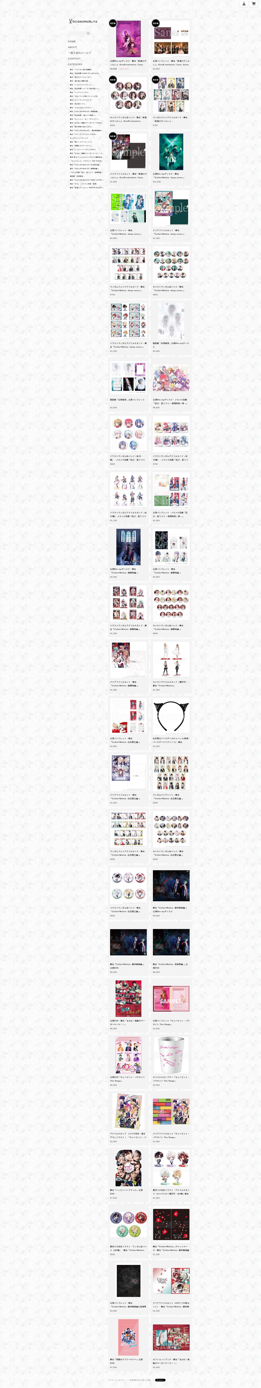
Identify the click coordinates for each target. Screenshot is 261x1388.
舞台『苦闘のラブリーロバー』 (81, 146)
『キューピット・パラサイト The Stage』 (86, 161)
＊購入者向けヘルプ (79, 53)
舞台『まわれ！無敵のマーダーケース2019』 (86, 123)
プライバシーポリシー (117, 1380)
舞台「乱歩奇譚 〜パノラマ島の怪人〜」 (85, 88)
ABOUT (72, 47)
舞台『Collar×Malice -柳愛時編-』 (85, 168)
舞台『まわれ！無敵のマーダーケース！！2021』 (87, 153)
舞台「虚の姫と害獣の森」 (80, 81)
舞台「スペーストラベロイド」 (81, 100)
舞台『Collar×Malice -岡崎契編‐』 (85, 111)
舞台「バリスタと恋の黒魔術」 (81, 69)
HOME (72, 41)
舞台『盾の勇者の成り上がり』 (81, 126)
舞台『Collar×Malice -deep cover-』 (87, 180)
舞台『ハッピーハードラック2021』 (83, 149)
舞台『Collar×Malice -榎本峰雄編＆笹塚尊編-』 (87, 130)
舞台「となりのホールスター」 (81, 107)
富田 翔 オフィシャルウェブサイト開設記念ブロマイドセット (87, 157)
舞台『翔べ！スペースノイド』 (81, 142)
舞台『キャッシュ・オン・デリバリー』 (84, 119)
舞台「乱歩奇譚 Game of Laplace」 (85, 73)
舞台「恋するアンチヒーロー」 (81, 77)
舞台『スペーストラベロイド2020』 (83, 134)
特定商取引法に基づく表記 (140, 1380)
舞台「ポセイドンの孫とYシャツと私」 (84, 96)
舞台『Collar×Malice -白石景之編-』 (85, 165)
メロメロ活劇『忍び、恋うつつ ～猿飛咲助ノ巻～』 (87, 172)
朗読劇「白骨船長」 (77, 176)
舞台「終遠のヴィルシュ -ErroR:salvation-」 (87, 187)
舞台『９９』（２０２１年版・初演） (84, 184)
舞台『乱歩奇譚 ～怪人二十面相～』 (83, 115)
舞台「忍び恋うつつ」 (78, 104)
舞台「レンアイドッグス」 (80, 92)
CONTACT (74, 58)
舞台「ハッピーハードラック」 (81, 85)
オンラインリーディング (79, 138)
